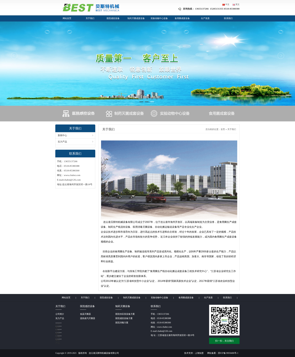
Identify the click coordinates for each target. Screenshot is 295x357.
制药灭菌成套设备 (136, 18)
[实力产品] (67, 324)
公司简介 (59, 314)
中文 (227, 4)
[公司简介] (67, 321)
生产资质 (205, 18)
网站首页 (67, 18)
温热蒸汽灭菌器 (87, 318)
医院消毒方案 (121, 322)
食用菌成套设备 (182, 18)
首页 (223, 129)
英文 (238, 4)
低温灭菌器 (85, 314)
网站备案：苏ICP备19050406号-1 (222, 353)
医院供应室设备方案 (125, 314)
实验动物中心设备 (159, 18)
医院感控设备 (113, 18)
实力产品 (59, 318)
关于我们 (90, 18)
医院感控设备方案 (124, 318)
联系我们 (228, 18)
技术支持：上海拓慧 (194, 353)
